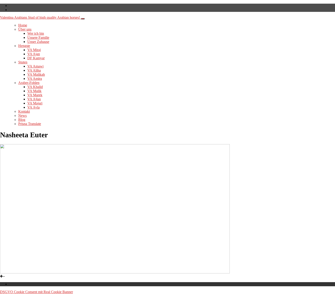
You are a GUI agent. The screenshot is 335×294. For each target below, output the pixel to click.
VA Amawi (35, 66)
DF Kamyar (36, 58)
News (22, 115)
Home (22, 25)
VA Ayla (33, 107)
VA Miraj (34, 50)
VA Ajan (33, 54)
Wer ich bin (35, 33)
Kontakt (24, 111)
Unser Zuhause (38, 42)
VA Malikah (36, 74)
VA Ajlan (34, 99)
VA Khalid (35, 87)
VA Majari (34, 103)
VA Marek (34, 95)
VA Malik (34, 91)
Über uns (24, 29)
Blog (21, 120)
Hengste (24, 46)
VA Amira (34, 79)
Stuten (22, 62)
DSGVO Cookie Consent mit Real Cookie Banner (36, 292)
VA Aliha (34, 70)
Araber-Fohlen (28, 83)
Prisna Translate (29, 124)
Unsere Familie (38, 37)
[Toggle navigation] (83, 18)
